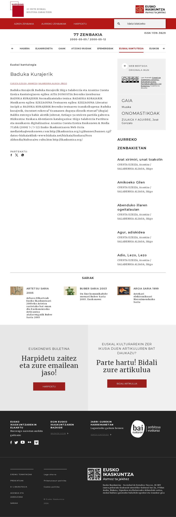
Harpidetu (80, 23)
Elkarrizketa (44, 48)
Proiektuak (17, 481)
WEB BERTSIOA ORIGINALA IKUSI (139, 68)
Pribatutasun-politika (55, 481)
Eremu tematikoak (21, 474)
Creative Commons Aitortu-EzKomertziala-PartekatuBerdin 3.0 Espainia (151, 82)
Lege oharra (50, 474)
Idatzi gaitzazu (100, 435)
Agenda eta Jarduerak (17, 495)
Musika (126, 107)
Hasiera (25, 48)
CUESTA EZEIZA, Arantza (24, 83)
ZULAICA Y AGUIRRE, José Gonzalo (140, 121)
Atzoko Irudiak (81, 48)
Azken (24, 23)
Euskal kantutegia (131, 48)
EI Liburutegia (18, 487)
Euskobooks (157, 48)
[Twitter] (16, 442)
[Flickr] (30, 442)
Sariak (14, 503)
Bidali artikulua (127, 383)
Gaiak (61, 48)
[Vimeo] (36, 442)
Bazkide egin (58, 433)
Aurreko (53, 23)
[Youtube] (23, 442)
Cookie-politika (52, 487)
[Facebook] (11, 442)
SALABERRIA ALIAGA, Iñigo (52, 83)
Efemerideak (105, 48)
